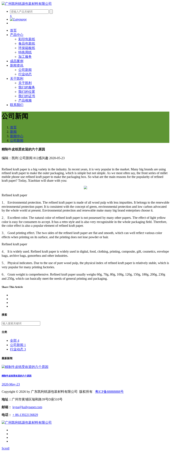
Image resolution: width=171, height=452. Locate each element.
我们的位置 (26, 91)
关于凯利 (16, 78)
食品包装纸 (26, 43)
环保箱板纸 (26, 48)
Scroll (5, 448)
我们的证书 (26, 96)
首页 (13, 30)
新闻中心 (16, 136)
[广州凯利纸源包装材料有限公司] (27, 3)
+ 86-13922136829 (25, 415)
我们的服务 (26, 87)
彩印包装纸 (26, 39)
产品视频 (25, 100)
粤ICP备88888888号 (109, 391)
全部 (14, 340)
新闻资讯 (16, 65)
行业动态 (25, 74)
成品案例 (16, 61)
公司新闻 (25, 70)
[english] (18, 19)
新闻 (13, 131)
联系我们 (16, 105)
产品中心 (16, 35)
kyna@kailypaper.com (27, 407)
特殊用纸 (25, 52)
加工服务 (25, 56)
